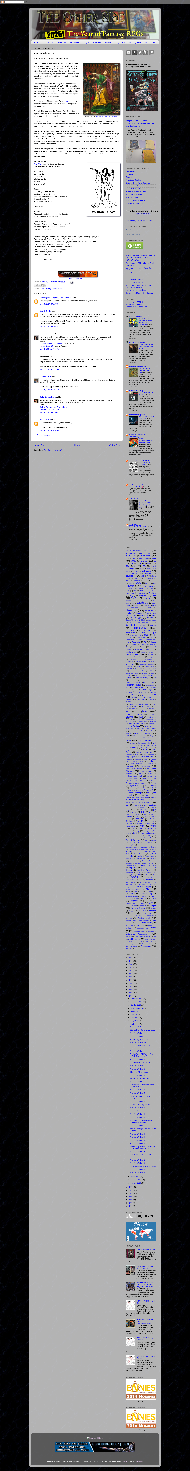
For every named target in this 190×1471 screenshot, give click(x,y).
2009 (131, 1200)
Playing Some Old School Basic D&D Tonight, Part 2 (142, 1055)
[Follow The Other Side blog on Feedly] (134, 249)
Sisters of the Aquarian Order (139, 849)
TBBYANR (134, 877)
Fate (155, 678)
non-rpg (153, 786)
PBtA (152, 807)
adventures (130, 576)
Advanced (146, 571)
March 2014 (135, 1177)
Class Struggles (136, 618)
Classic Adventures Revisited (135, 620)
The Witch (38, 164)
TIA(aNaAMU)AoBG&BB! (133, 889)
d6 (131, 637)
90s (144, 566)
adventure (148, 573)
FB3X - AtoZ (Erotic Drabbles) (51, 409)
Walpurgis (139, 915)
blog (131, 595)
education (129, 668)
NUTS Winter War (132, 260)
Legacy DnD (150, 740)
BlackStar (152, 593)
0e (127, 558)
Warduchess (150, 915)
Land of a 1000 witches (142, 738)
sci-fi (148, 835)
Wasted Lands (144, 918)
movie (150, 771)
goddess (142, 697)
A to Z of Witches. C (137, 1163)
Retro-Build (150, 823)
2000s (133, 561)
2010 (131, 1197)
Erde (152, 673)
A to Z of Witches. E (137, 1152)
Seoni (146, 840)
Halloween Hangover (149, 702)
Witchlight (129, 936)
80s (135, 566)
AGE (142, 576)
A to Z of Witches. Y (137, 1033)
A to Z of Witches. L (137, 1114)
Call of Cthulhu (142, 603)
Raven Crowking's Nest (138, 366)
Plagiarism (148, 810)
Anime (137, 578)
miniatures (152, 761)
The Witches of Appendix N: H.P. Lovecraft (146, 1267)
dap (151, 637)
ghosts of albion (149, 694)
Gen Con (133, 695)
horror (145, 711)
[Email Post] (70, 282)
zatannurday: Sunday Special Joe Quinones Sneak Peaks (142, 1148)
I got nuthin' (151, 717)
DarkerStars (130, 639)
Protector (137, 814)
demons (134, 645)
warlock (129, 918)
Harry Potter (143, 704)
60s (148, 563)
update (147, 901)
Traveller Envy (146, 894)
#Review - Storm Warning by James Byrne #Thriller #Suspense (145, 321)
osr (127, 805)
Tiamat (148, 889)
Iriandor (151, 723)
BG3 (134, 591)
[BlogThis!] (37, 285)
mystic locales (133, 778)
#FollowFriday (131, 556)
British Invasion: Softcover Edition (143, 1166)
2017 (131, 986)
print (151, 812)
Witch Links (150, 42)
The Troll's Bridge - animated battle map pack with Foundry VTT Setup (141, 256)
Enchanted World (132, 673)
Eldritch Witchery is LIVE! (146, 1250)
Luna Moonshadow (147, 747)
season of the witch (145, 838)
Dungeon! (129, 666)
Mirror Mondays (136, 763)
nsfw (129, 790)
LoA (136, 745)
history (151, 708)
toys (155, 891)
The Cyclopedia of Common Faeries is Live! (145, 370)
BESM (128, 591)
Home (77, 445)
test (141, 880)
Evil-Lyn (136, 675)
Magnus (139, 752)
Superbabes (130, 865)
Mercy (146, 759)
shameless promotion (145, 845)
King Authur (143, 736)
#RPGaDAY (146, 556)
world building (134, 939)
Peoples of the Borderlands (136, 290)
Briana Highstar (141, 601)
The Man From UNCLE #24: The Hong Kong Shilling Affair (145, 504)
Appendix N (148, 578)
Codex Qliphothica (142, 622)
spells (140, 856)
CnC (130, 622)
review (141, 826)
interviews (153, 721)
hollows (129, 712)
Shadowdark (149, 842)
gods (151, 697)
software (147, 851)
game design (147, 690)
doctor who (131, 652)
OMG (147, 795)
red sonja (129, 823)
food (152, 682)
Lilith (154, 743)
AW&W (138, 583)
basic (55, 289)
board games (148, 598)
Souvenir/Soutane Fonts (139, 1111)
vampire (153, 905)
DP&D (128, 654)
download (151, 652)
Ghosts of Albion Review (139, 1072)
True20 (153, 896)
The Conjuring (130, 882)
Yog (127, 946)
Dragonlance (134, 659)
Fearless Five (133, 680)
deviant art (135, 647)
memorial (129, 759)
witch (60, 289)
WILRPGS (140, 928)
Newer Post (40, 445)
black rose (130, 593)
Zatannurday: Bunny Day (139, 1078)
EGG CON (138, 668)
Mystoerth (121, 42)
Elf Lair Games (150, 668)
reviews (153, 826)
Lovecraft (132, 748)
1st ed (154, 558)
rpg (140, 828)
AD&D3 (136, 571)
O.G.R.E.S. (137, 790)
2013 (131, 1187)
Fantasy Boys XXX (47, 346)
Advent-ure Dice (132, 573)
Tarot (147, 875)
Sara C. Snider (45, 311)
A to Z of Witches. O (137, 1093)
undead (153, 898)
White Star (140, 925)
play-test (133, 812)
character (131, 610)
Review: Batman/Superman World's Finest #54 (145, 441)
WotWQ (131, 941)
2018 (131, 983)
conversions (130, 633)
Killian (135, 736)
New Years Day (140, 780)
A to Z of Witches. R (137, 1075)
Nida (155, 783)
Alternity (153, 576)
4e (132, 563)
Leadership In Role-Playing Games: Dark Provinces (146, 346)
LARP (139, 740)
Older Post (114, 445)
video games (147, 913)
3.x (155, 561)
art (127, 581)
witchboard (150, 931)
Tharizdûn (149, 880)
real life (140, 821)
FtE (136, 689)
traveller (132, 894)
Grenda (128, 699)
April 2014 (135, 1024)
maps (136, 754)
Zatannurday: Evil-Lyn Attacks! (141, 1040)
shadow (153, 840)
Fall (144, 675)
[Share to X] (40, 285)
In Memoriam (149, 719)
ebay (138, 666)
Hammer (132, 704)
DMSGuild (139, 649)
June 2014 (135, 1018)
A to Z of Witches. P (137, 1090)
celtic (154, 605)
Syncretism (129, 872)
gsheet (152, 699)
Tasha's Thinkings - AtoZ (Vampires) (53, 407)
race (152, 816)
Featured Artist (131, 171)
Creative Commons (135, 635)
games (129, 692)
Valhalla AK (142, 906)
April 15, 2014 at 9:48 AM (49, 326)
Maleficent (129, 754)
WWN (146, 941)
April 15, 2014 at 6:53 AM (49, 304)
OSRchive (138, 805)
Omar (140, 795)
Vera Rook (142, 911)
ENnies (144, 673)
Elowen (133, 671)
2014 (131, 996)
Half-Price (137, 702)
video (134, 913)
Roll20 (133, 828)
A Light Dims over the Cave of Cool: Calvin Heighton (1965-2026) (145, 1285)
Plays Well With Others (134, 189)
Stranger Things (147, 861)
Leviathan (133, 743)
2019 (131, 980)
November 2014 (137, 1002)
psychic (145, 814)
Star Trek (153, 858)
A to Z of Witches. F (137, 1143)
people (128, 810)
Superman (141, 865)
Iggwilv (138, 719)
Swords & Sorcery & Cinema (136, 192)
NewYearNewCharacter (136, 783)
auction (130, 583)
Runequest (147, 831)
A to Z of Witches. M (138, 1108)
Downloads (75, 42)
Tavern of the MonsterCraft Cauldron (139, 293)
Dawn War (136, 642)
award (147, 583)
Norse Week (142, 788)
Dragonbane (152, 657)
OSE (149, 802)
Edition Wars (149, 666)
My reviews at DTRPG (134, 302)
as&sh (145, 581)
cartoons (146, 605)
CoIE (152, 622)
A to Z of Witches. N (137, 1101)
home (137, 712)
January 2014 (136, 1183)
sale (142, 833)
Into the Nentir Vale (137, 724)
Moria (142, 771)
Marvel (152, 754)
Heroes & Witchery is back (140, 1105)
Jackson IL (148, 726)
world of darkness (150, 939)
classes (150, 618)
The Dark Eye (145, 882)
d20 (155, 635)
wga (136, 923)
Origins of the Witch (138, 802)
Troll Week (144, 896)
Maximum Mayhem (145, 757)
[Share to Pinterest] (44, 285)
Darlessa (139, 639)
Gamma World (141, 692)
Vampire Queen (138, 908)
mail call (148, 752)
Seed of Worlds (135, 525)
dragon (150, 654)
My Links (109, 42)
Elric (143, 671)
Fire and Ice (136, 682)
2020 (131, 977)
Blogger (140, 1461)
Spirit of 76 (129, 858)
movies (129, 774)
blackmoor (142, 593)
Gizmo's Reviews (135, 316)
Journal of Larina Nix (136, 731)
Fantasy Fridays (142, 678)
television (130, 880)
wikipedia (151, 925)
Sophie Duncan (46, 334)
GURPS (128, 702)
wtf (141, 941)
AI (147, 576)
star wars (133, 861)
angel (130, 578)
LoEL (141, 745)
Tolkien (128, 891)
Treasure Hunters (132, 896)
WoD (136, 936)
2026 (131, 958)
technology (149, 877)
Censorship (134, 607)
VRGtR (128, 915)
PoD (143, 812)
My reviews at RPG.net (134, 304)
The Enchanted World (134, 194)
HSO (128, 714)
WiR (147, 928)
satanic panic (151, 833)
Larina (128, 740)
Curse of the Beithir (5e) (135, 282)
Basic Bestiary (147, 586)
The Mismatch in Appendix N (144, 464)
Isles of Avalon (132, 726)
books (128, 601)
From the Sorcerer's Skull (139, 461)
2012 (131, 1190)
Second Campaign (133, 840)
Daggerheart (141, 637)
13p (133, 558)
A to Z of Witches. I (137, 1134)
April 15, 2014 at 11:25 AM (49, 369)
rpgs (138, 831)
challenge (147, 607)
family (150, 675)
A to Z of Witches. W (138, 1043)
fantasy (129, 678)
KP (127, 738)
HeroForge (145, 706)
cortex (142, 633)
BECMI (150, 588)
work (155, 936)
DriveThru (130, 664)
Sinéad (153, 847)
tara (139, 875)
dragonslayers (141, 661)
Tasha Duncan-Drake (48, 397)
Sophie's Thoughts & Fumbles (51, 344)
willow (128, 928)
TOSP (142, 891)
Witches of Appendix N (134, 203)
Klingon (152, 736)
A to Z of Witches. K (137, 1117)
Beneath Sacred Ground (135, 273)
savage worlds (136, 835)
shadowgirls (130, 845)
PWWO (129, 817)
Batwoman (139, 588)
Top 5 (135, 891)
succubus (129, 863)
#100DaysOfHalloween (136, 551)
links (131, 745)
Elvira (151, 671)
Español (128, 675)
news (151, 780)
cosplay (153, 633)
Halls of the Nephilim (137, 415)
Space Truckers (139, 854)
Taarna (138, 872)
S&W (135, 833)
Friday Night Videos (138, 687)
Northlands (153, 788)
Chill (134, 615)
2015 (131, 993)
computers (147, 630)
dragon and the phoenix (135, 657)
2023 (131, 967)
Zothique (128, 948)
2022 (131, 971)
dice (144, 647)
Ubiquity (143, 898)
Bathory (129, 588)
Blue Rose (135, 598)
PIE (141, 810)
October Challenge (134, 793)
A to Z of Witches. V (137, 1051)
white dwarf (146, 923)
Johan (154, 729)
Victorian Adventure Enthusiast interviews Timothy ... (141, 1121)
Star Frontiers (141, 858)
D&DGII (146, 635)
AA (141, 569)
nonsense (133, 788)
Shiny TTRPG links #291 (137, 527)
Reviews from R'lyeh (137, 391)
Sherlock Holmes (131, 847)
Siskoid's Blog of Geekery (139, 499)
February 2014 (136, 1180)
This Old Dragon (132, 197)
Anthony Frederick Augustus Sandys (106, 116)
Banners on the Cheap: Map (136, 307)
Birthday (151, 591)
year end (135, 944)
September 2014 (137, 1008)
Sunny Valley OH (148, 863)
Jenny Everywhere (142, 728)
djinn (129, 649)
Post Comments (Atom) (53, 450)
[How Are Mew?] (134, 487)
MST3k (141, 774)
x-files (152, 941)
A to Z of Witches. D (137, 1160)
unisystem (134, 901)
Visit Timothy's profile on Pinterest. (139, 221)
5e (140, 563)
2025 (131, 961)
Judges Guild (150, 731)
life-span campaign (144, 743)
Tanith (133, 875)
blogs (154, 595)
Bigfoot (142, 591)
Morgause (70, 101)
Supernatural (152, 865)
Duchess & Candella (146, 664)
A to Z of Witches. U (137, 1059)
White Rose (129, 925)
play (154, 810)
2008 (131, 1203)
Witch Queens (135, 42)
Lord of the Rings (151, 745)
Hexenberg (142, 708)
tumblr (131, 898)
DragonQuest (148, 659)
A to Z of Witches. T (137, 1066)
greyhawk (140, 699)
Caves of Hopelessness (135, 279)
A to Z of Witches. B (137, 1170)
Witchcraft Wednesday (137, 934)
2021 (131, 974)
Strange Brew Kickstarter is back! (142, 1030)
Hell (135, 706)
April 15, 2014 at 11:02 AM (49, 349)
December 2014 (137, 999)
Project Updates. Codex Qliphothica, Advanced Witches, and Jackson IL (140, 123)
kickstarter (146, 733)
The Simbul (141, 884)
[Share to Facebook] (42, 285)
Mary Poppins (130, 757)
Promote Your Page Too (133, 234)
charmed (139, 613)
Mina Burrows (45, 420)
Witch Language (139, 931)
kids (127, 736)
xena (127, 944)
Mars (144, 754)
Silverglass (144, 847)
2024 (131, 964)
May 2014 (135, 1021)
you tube (134, 946)
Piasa (135, 810)
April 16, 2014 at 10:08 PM (49, 431)
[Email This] (35, 285)
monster (129, 766)
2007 (131, 1206)
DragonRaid (129, 661)
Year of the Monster (148, 944)
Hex (155, 706)
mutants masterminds (134, 776)
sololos (124, 1461)
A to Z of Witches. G (137, 1140)
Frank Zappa (150, 685)
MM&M (150, 763)
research (139, 823)
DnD (149, 649)
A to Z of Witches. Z (137, 1027)
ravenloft (139, 819)
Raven (128, 819)
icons (131, 719)
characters (149, 611)
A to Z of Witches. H (137, 1137)
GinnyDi (133, 697)
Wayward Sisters (131, 920)
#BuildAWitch (131, 553)
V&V (151, 903)
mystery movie (151, 776)
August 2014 (136, 1011)
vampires (153, 908)
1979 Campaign (144, 558)
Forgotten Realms (133, 685)
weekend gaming (144, 920)
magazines (129, 750)
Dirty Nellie (153, 647)
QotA (138, 817)
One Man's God (132, 186)
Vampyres (132, 911)
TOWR (148, 891)
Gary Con (153, 692)
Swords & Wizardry (145, 870)
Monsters (97, 42)
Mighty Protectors (138, 761)
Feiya (128, 682)
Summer (137, 863)
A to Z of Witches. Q (137, 1082)
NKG (146, 786)
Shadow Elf (134, 842)
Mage (137, 750)
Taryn (154, 875)
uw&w (142, 903)
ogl (148, 793)
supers (132, 868)
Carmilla (136, 605)
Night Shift (133, 785)
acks (148, 568)
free (127, 687)
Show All (154, 542)
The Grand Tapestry (136, 485)
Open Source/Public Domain (140, 797)
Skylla (128, 852)
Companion (130, 630)
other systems (150, 805)
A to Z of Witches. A (137, 1173)
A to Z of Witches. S (137, 1069)
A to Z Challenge (46, 289)
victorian (152, 911)
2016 (131, 990)
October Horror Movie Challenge (138, 183)
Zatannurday (146, 946)
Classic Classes (151, 620)
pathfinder (141, 807)
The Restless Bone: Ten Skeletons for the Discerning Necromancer (140, 286)
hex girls (132, 708)
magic (145, 750)
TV (137, 898)
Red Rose (151, 821)
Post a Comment (43, 435)
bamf (154, 583)
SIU (153, 849)
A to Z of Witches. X (137, 1036)
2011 (131, 1193)
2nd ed (144, 561)
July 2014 (134, 1015)
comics (153, 625)
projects (128, 814)
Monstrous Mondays (133, 180)
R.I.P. (146, 816)
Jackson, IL (130, 177)
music (150, 774)
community (140, 627)
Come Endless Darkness (136, 625)
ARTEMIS (137, 581)
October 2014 (136, 1005)
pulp (152, 814)
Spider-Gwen (150, 856)
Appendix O (38, 42)
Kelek (136, 733)
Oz (132, 807)
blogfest (142, 595)
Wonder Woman (145, 936)
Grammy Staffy (45, 377)
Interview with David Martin (140, 1062)
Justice (128, 733)
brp (149, 601)
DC (145, 642)
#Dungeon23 (145, 553)
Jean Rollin (129, 728)
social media (138, 851)
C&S (132, 603)
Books (50, 42)
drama (152, 661)
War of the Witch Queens (135, 200)
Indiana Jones (142, 721)
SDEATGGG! (130, 838)
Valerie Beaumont (131, 906)
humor (139, 714)
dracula (138, 654)
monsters (146, 766)
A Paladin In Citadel (137, 342)
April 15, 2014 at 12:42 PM (49, 390)
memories (138, 759)
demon (153, 642)
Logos (86, 42)
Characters (61, 42)
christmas (144, 615)
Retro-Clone (130, 826)
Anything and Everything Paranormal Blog (57, 298)
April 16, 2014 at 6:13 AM (49, 412)
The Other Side (131, 230)
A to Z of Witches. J (137, 1125)
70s (127, 566)
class (154, 615)
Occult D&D (148, 790)
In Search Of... (131, 174)
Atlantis (154, 581)
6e (153, 563)
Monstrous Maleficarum (134, 768)
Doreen (143, 652)
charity (128, 613)
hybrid (141, 717)
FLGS (145, 682)
